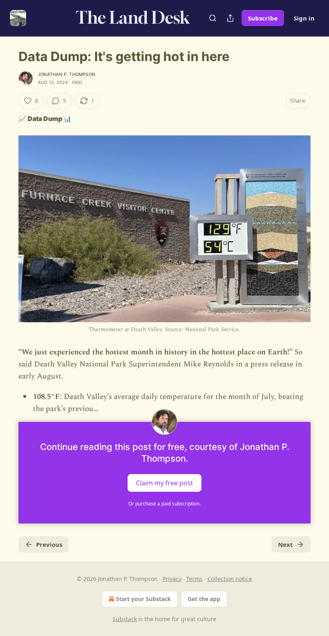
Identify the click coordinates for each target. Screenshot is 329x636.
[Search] (213, 18)
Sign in (304, 18)
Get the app (204, 599)
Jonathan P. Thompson (66, 74)
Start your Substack (143, 599)
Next (285, 544)
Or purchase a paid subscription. (164, 503)
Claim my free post (164, 482)
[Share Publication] (230, 18)
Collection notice (229, 579)
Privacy (171, 579)
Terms (194, 579)
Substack (125, 619)
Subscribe (263, 18)
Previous (49, 544)
